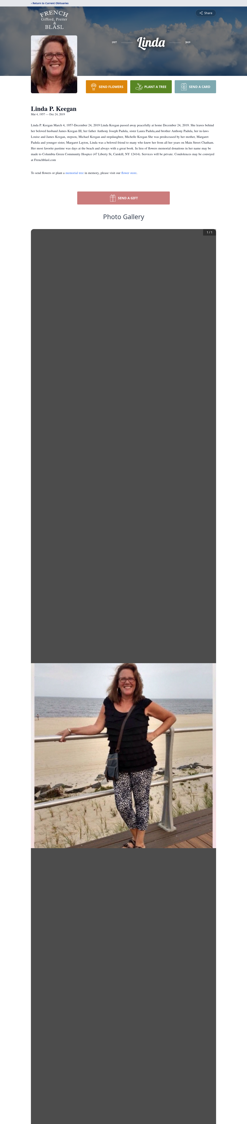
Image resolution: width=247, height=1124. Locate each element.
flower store (129, 173)
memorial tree (74, 173)
